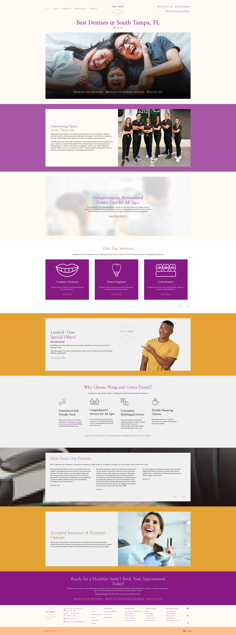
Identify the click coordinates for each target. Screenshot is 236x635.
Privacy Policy (108, 617)
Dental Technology (130, 618)
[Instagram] (118, 28)
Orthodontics (149, 616)
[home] (118, 9)
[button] (56, 9)
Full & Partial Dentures (172, 620)
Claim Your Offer (58, 358)
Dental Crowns (170, 616)
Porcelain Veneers (150, 618)
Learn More (67, 296)
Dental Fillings (129, 613)
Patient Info (94, 620)
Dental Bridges (170, 613)
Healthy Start (108, 608)
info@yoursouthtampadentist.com (76, 622)
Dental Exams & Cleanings (132, 611)
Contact (93, 623)
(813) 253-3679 (70, 618)
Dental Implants (170, 618)
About (93, 611)
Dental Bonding (170, 611)
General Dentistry (130, 608)
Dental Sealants (129, 616)
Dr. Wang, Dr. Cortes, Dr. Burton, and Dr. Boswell (70, 423)
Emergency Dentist (130, 620)
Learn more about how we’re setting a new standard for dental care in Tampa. (118, 435)
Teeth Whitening (150, 620)
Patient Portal (108, 614)
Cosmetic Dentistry (151, 608)
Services (93, 617)
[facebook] (114, 28)
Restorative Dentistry (172, 608)
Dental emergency (101, 594)
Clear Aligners (149, 613)
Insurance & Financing (97, 546)
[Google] (121, 28)
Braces (147, 611)
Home (93, 608)
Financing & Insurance (110, 611)
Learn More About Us (118, 216)
